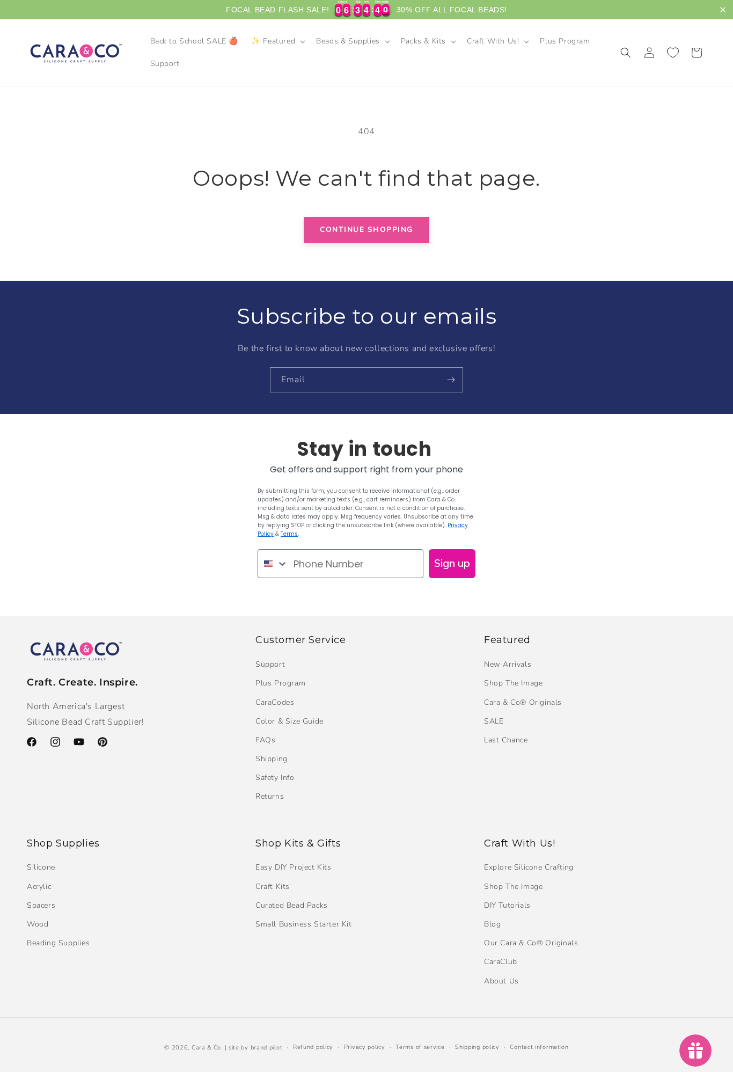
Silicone (41, 867)
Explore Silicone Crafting (529, 867)
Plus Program (280, 683)
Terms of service (419, 1047)
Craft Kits (272, 886)
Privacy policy (364, 1047)
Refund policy (313, 1047)
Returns (269, 796)
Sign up (452, 563)
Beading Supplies (58, 943)
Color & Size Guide (289, 721)
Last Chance (506, 740)
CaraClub (500, 962)
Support (270, 664)
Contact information (539, 1047)
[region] (366, 9)
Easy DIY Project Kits (293, 867)
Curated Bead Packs (291, 905)
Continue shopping (366, 229)
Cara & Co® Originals (523, 702)
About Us (501, 981)
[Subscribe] (451, 379)
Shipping (271, 759)
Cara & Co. (207, 1048)
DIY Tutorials (507, 905)
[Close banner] (723, 9)
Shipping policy (477, 1047)
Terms (289, 534)
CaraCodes (274, 702)
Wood (37, 924)
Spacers (41, 905)
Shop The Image (513, 683)
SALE (493, 721)
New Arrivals (507, 664)
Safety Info (275, 777)
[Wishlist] (673, 52)
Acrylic (39, 886)
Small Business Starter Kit (303, 924)
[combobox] (273, 564)
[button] (277, 41)
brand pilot (267, 1048)
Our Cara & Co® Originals (531, 943)
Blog (492, 924)
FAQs (265, 740)
